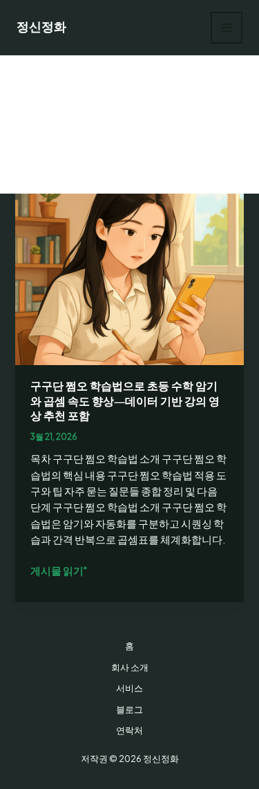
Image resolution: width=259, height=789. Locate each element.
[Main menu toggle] (226, 28)
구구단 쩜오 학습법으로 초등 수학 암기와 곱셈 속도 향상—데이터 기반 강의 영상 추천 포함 (125, 401)
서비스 (129, 688)
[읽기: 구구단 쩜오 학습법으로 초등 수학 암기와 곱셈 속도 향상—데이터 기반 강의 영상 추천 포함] (129, 278)
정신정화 (41, 27)
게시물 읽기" (58, 571)
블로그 (129, 709)
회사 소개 (129, 667)
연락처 (129, 730)
